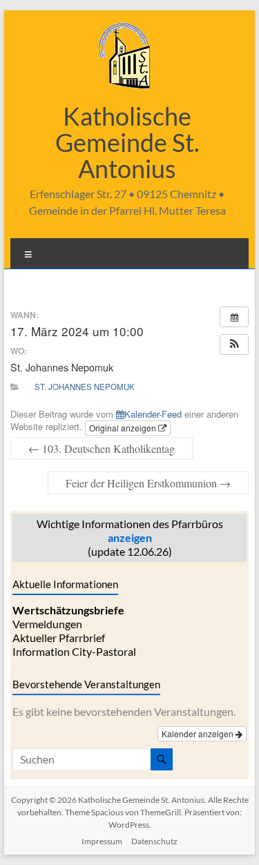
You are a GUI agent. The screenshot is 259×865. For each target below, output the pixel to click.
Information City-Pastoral (74, 651)
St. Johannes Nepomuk (85, 386)
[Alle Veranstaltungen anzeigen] (234, 317)
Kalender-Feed (153, 413)
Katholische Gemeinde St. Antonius (127, 142)
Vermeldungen (47, 623)
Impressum (101, 841)
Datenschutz (154, 841)
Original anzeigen (123, 428)
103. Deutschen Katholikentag (101, 448)
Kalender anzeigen (199, 733)
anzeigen (130, 537)
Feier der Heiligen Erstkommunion (148, 483)
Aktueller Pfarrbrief (58, 637)
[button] (234, 344)
